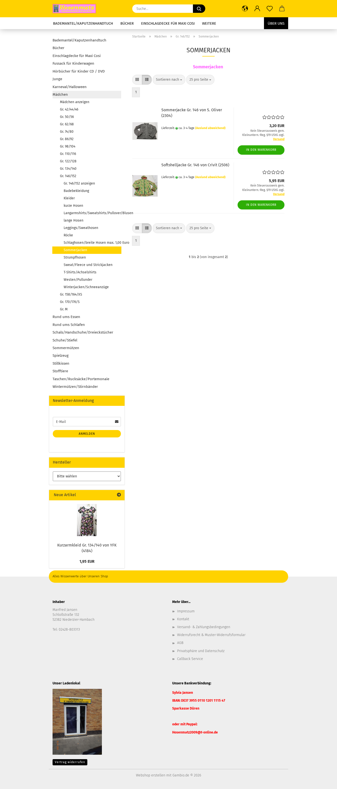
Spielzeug (61, 355)
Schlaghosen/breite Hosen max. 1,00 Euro (92, 243)
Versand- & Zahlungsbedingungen (203, 627)
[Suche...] (199, 8)
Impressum (186, 611)
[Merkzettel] (269, 8)
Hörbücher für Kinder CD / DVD (79, 71)
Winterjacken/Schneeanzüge (86, 287)
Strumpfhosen (75, 257)
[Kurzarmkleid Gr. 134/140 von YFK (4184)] (87, 520)
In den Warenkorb (261, 149)
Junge (57, 79)
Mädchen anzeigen (74, 102)
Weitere (209, 23)
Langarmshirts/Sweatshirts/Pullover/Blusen (92, 213)
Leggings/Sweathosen (81, 228)
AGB (180, 643)
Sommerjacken (75, 250)
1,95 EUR (86, 561)
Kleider (69, 198)
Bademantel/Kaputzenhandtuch (83, 23)
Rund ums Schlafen (69, 324)
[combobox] (169, 80)
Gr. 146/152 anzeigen (79, 183)
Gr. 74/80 (67, 132)
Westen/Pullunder (78, 280)
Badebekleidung (76, 191)
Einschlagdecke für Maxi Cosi (168, 23)
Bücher (127, 23)
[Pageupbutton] (323, 781)
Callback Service (190, 659)
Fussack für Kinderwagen (73, 63)
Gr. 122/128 (68, 161)
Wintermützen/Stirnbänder (75, 386)
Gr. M (64, 309)
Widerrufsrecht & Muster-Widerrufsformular (211, 635)
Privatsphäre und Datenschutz (201, 651)
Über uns (276, 23)
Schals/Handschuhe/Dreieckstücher (83, 332)
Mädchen (60, 94)
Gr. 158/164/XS (71, 294)
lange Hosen (73, 220)
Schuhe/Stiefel (65, 340)
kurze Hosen (73, 206)
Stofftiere (60, 371)
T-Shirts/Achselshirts (80, 272)
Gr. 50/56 (67, 117)
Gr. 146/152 (68, 176)
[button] (245, 8)
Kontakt (183, 619)
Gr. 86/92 (67, 139)
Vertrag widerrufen (70, 762)
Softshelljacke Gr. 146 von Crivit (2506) (195, 165)
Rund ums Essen (66, 317)
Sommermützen (66, 348)
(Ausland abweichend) (210, 128)
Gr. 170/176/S (70, 302)
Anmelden (87, 433)
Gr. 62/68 (67, 124)
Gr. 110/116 (68, 154)
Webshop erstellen (150, 775)
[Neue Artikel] (119, 495)
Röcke (68, 235)
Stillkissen (61, 363)
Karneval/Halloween (70, 87)
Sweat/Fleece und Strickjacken (88, 265)
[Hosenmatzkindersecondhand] (76, 8)
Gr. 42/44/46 (69, 109)
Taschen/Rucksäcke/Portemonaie (81, 379)
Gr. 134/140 (68, 169)
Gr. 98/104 (67, 146)
